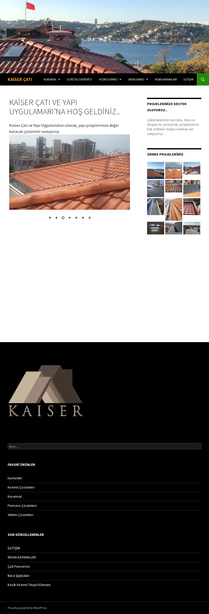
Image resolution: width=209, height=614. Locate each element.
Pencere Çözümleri (22, 505)
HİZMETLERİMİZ (108, 79)
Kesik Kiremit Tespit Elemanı (29, 584)
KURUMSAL (50, 79)
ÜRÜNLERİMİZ (136, 79)
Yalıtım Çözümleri (20, 514)
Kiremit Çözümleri (21, 487)
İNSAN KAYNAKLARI (166, 79)
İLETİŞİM (188, 79)
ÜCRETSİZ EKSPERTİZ (79, 79)
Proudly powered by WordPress (27, 608)
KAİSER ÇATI (20, 79)
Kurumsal (15, 496)
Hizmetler (15, 478)
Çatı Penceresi (19, 566)
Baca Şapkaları (19, 575)
